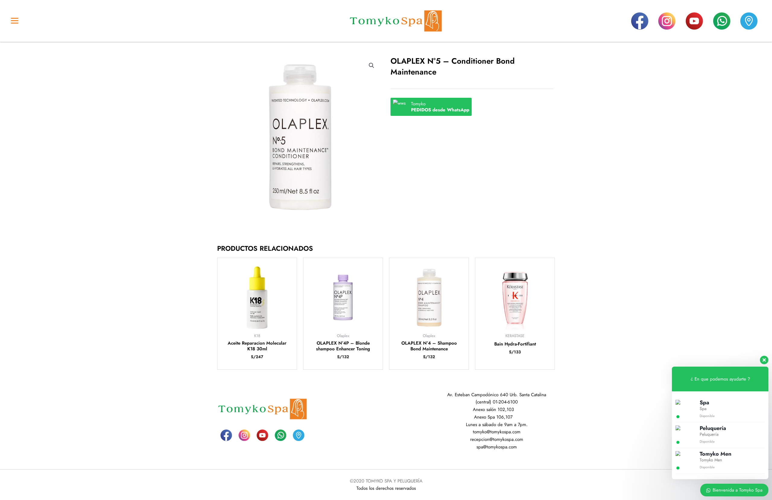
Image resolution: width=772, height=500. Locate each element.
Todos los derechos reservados (386, 488)
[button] (371, 65)
